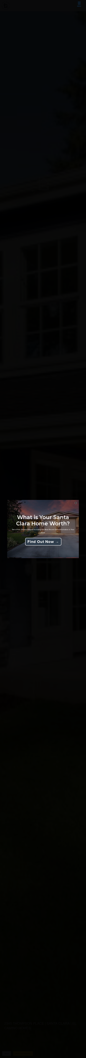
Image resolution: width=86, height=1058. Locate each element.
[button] (76, 503)
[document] (43, 529)
